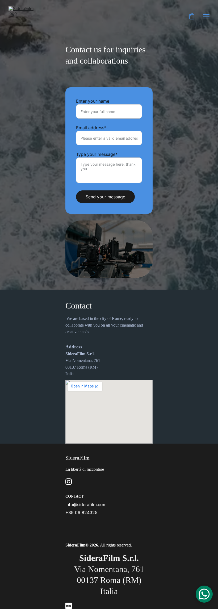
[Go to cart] (191, 17)
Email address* (91, 127)
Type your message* (97, 154)
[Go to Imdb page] (68, 606)
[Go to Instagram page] (68, 481)
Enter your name (92, 101)
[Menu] (206, 16)
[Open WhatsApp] (204, 594)
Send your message (105, 196)
